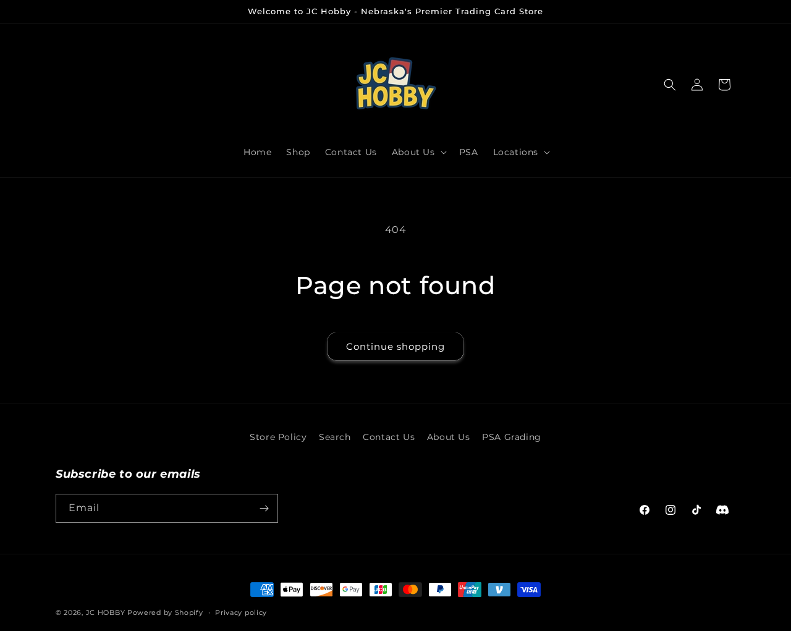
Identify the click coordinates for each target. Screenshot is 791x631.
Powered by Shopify (165, 612)
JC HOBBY (105, 612)
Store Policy (278, 437)
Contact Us (389, 437)
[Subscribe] (263, 508)
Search (335, 437)
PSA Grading (511, 437)
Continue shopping (395, 346)
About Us (448, 437)
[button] (418, 152)
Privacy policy (241, 612)
